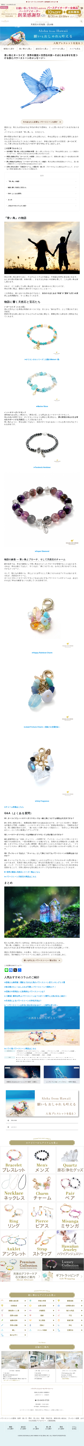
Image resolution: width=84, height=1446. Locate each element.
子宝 (70, 1315)
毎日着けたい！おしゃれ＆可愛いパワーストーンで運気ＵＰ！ (31, 987)
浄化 (75, 1059)
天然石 (38, 1059)
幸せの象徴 (51, 1059)
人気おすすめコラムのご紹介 (17, 206)
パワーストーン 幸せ (62, 1057)
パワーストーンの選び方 (57, 1053)
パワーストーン (53, 1057)
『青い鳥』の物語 (13, 181)
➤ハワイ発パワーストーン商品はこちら (20, 1048)
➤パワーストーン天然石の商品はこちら (20, 876)
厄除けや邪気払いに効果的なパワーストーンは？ (25, 991)
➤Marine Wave (42, 406)
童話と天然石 (20, 1061)
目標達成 (14, 1305)
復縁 (42, 1315)
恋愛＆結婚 (14, 1315)
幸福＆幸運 (42, 1301)
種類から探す (11, 1428)
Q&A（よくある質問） (15, 193)
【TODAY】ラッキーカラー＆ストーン (27, 1051)
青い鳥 (25, 1061)
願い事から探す (49, 1428)
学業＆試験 (14, 1325)
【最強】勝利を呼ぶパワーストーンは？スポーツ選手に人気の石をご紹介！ (36, 996)
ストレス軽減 (42, 1330)
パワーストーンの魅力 (22, 1055)
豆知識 (49, 1055)
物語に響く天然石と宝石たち (17, 187)
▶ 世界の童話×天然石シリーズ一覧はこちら (22, 872)
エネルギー (19, 1057)
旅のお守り (70, 1059)
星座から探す (61, 1428)
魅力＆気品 (70, 1310)
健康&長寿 (13, 1320)
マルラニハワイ (20, 1059)
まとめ (10, 199)
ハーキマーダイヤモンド (43, 1057)
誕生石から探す (23, 1428)
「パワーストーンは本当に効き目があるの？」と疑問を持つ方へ (32, 1005)
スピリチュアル (27, 1057)
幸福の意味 (61, 1059)
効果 (34, 1059)
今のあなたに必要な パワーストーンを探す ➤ (42, 122)
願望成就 (70, 1301)
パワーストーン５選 (53, 1051)
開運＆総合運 (13, 1301)
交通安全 (70, 1330)
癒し (13, 1330)
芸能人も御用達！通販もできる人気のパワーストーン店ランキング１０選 (35, 982)
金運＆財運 (42, 1305)
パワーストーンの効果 (67, 1051)
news (43, 1051)
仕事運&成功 (70, 1305)
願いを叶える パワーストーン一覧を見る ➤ (42, 960)
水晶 (43, 1055)
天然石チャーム (44, 1059)
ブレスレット (70, 1057)
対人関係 (42, 1320)
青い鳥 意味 (31, 1061)
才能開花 (42, 1310)
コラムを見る (74, 1428)
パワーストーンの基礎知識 (24, 1053)
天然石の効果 (36, 1055)
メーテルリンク (28, 1059)
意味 (65, 1059)
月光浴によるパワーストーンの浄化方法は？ (24, 1000)
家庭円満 (70, 1320)
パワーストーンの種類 (41, 1053)
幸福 (56, 1059)
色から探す (36, 1428)
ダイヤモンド (34, 1057)
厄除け (42, 1325)
